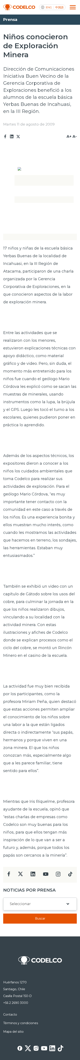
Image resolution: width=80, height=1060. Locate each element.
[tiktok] (70, 875)
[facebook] (8, 875)
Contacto (10, 1014)
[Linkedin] (12, 136)
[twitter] (20, 876)
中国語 (59, 7)
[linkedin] (33, 875)
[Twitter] (18, 136)
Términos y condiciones (20, 1023)
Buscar (40, 918)
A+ (69, 136)
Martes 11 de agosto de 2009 (29, 124)
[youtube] (45, 875)
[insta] (58, 875)
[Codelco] (19, 7)
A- (75, 136)
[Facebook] (5, 136)
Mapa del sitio (13, 1032)
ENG (49, 7)
